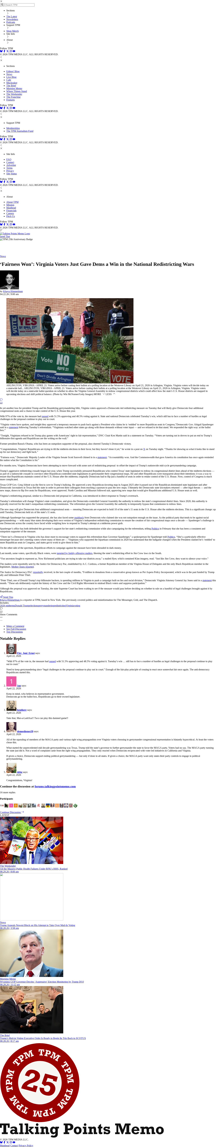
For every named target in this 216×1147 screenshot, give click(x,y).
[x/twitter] (7, 51)
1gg (19, 685)
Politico (155, 528)
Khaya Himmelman (13, 291)
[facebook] (4, 51)
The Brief (11, 85)
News (9, 74)
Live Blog (11, 77)
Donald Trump (22, 605)
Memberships (13, 128)
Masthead (11, 207)
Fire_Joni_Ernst (26, 653)
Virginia (70, 605)
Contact (10, 162)
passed (45, 416)
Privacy (10, 170)
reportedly (38, 572)
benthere (22, 710)
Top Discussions (14, 631)
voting (77, 605)
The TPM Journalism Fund (19, 131)
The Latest (11, 16)
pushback (79, 517)
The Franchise (13, 97)
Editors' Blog (12, 71)
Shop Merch (12, 31)
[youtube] (14, 51)
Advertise (11, 165)
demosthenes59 (25, 731)
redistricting (60, 605)
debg (19, 772)
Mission (10, 205)
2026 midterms (7, 605)
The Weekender (14, 94)
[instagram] (10, 51)
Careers (10, 213)
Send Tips (5, 236)
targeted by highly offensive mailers (74, 553)
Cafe (8, 80)
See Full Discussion (16, 629)
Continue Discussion (10, 812)
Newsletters (12, 19)
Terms (9, 168)
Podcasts (10, 22)
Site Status (11, 173)
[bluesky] (1, 51)
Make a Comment (15, 626)
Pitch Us (10, 216)
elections (34, 605)
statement (13, 427)
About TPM (12, 202)
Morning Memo (14, 88)
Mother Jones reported (22, 566)
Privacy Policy (26, 1145)
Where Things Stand (16, 91)
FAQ (8, 159)
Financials (11, 210)
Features (10, 99)
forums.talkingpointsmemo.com (55, 786)
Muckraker (11, 82)
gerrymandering (46, 605)
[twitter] (7, 1142)
